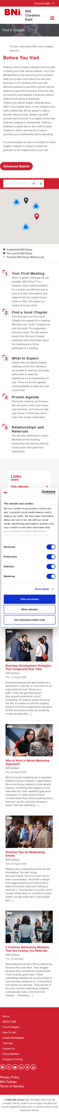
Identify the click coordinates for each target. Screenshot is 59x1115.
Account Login (42, 3)
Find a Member (20, 486)
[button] (36, 216)
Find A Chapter (10, 1027)
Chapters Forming (12, 1059)
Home (5, 1016)
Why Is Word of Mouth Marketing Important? (27, 762)
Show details (42, 589)
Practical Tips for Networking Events (25, 853)
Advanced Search (16, 166)
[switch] (50, 556)
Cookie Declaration (13, 1038)
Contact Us (8, 1048)
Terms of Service (12, 1086)
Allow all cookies (29, 599)
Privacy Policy (9, 1077)
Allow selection (29, 609)
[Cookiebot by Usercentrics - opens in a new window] (42, 492)
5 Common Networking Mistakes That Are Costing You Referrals (27, 948)
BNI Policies (8, 1081)
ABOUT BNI (9, 1021)
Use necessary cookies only (29, 619)
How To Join (9, 1032)
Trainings (7, 1043)
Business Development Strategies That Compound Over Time (28, 667)
